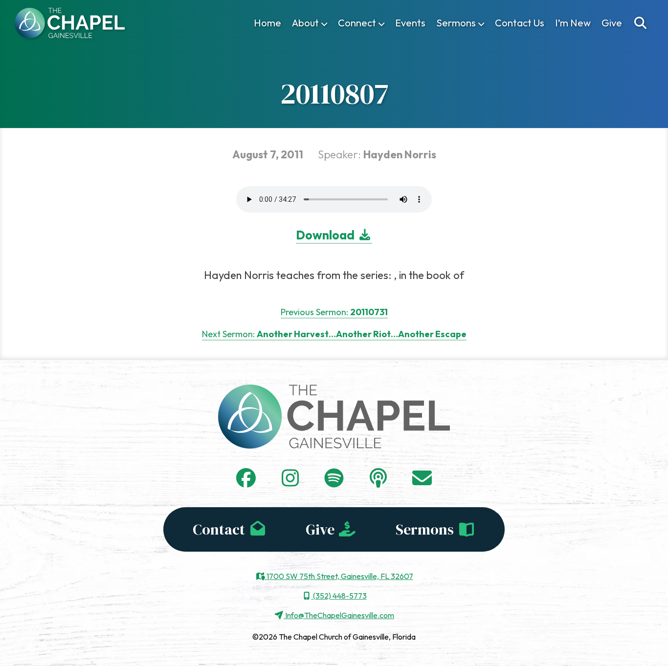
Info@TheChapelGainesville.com (339, 615)
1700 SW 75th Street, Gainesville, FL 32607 (339, 576)
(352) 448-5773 (339, 596)
